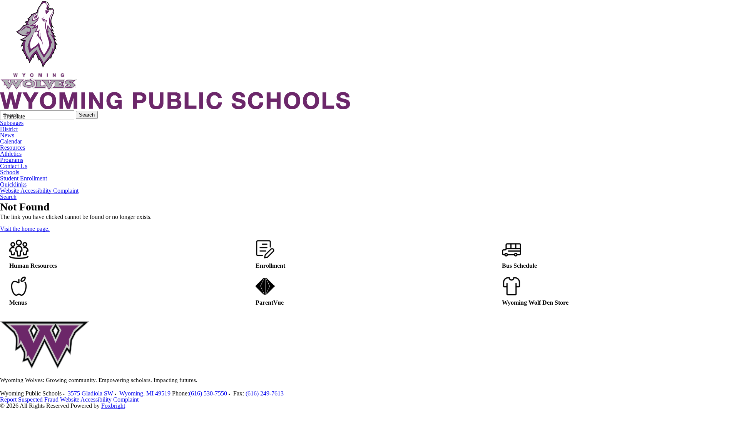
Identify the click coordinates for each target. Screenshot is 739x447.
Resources (12, 148)
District (9, 129)
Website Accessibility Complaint (39, 191)
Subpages (11, 123)
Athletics (11, 154)
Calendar (11, 141)
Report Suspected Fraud (29, 399)
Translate (14, 116)
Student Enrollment (23, 178)
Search (87, 115)
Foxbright (113, 405)
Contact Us (13, 166)
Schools (9, 172)
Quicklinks (13, 185)
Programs (11, 160)
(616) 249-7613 (265, 393)
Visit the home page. (25, 228)
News (7, 135)
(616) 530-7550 (208, 393)
